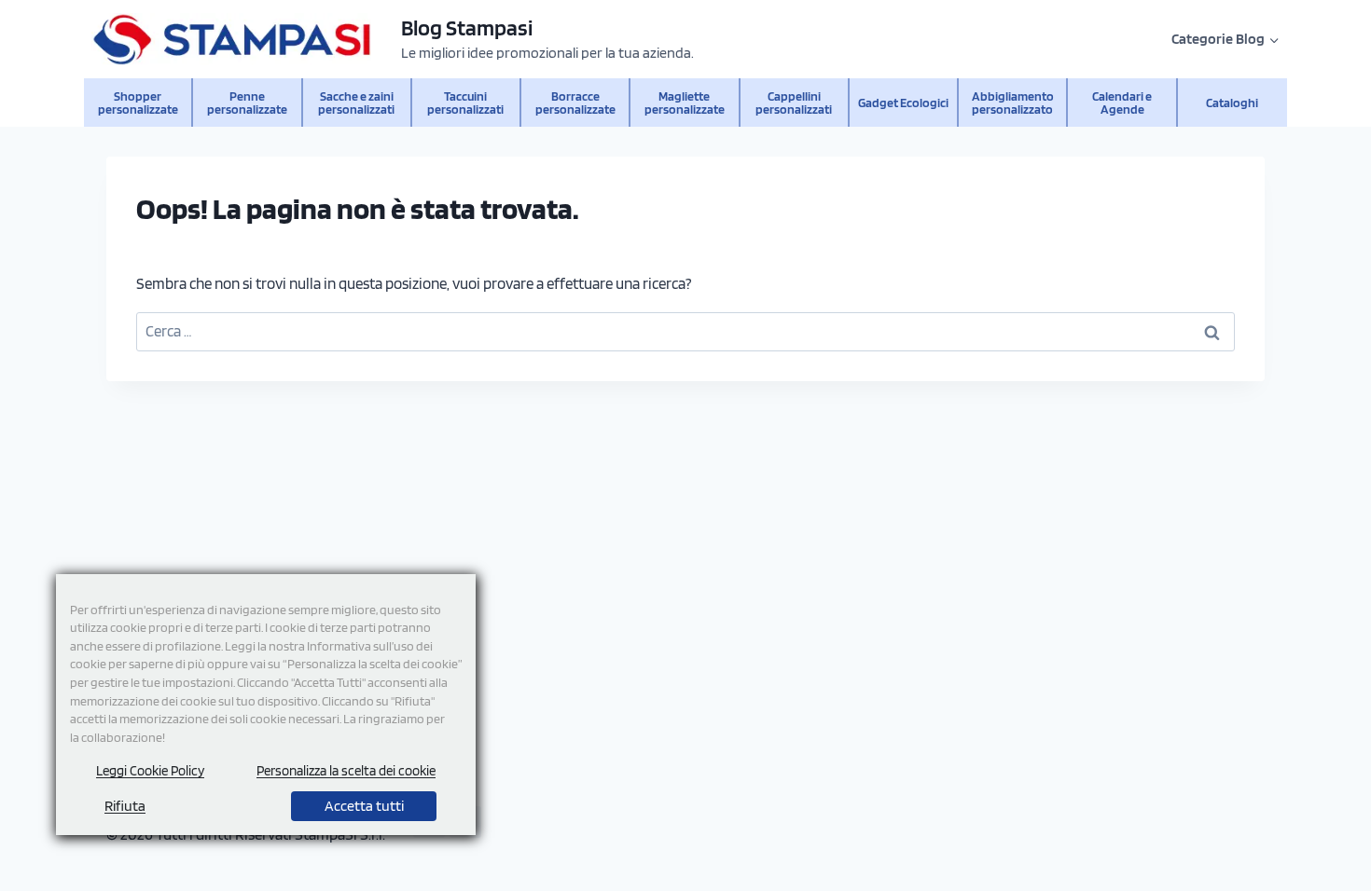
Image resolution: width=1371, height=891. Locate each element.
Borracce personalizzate (575, 102)
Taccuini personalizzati (465, 102)
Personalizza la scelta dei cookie (346, 770)
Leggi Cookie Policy (150, 770)
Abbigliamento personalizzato (1013, 102)
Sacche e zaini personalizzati (356, 102)
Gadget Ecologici (903, 102)
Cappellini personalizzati (793, 102)
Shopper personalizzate (138, 102)
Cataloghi (1232, 102)
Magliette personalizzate (684, 102)
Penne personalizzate (247, 102)
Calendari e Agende (1122, 102)
